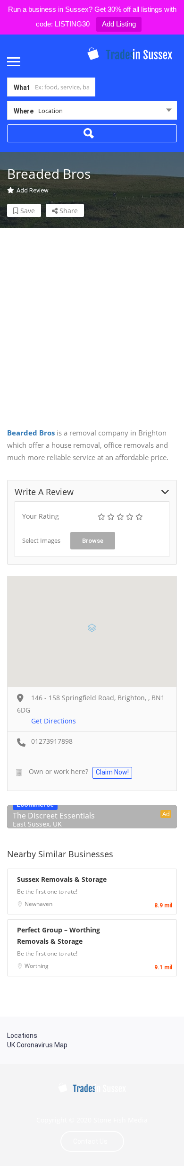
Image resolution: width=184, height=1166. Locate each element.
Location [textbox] (50, 110)
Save (26, 210)
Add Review (33, 190)
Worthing (37, 966)
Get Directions (53, 720)
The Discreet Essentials (54, 815)
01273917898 (52, 741)
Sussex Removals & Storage (62, 879)
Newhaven (38, 904)
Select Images (41, 540)
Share (68, 210)
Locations (22, 1035)
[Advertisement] (92, 320)
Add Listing (119, 24)
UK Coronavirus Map (37, 1045)
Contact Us (90, 1141)
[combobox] (92, 112)
